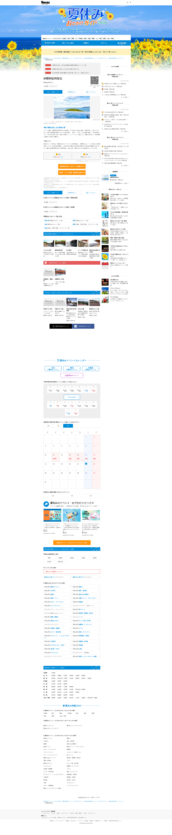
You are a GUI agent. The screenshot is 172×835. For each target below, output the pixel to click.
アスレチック (70, 783)
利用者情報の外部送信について (115, 820)
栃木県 (83, 678)
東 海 (45, 686)
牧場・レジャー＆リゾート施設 (52, 788)
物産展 (69, 749)
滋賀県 (60, 558)
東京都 (53, 678)
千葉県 (65, 678)
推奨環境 (67, 820)
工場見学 (45, 777)
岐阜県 (59, 686)
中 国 (45, 692)
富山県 (59, 684)
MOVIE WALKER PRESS (72, 817)
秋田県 (71, 675)
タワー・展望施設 (48, 785)
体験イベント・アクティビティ (75, 746)
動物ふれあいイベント (49, 758)
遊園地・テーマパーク (73, 766)
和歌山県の (51, 587)
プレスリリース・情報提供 (83, 820)
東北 (69, 38)
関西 (93, 38)
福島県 (83, 675)
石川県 (53, 684)
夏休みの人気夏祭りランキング (54, 571)
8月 (91, 496)
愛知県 (53, 686)
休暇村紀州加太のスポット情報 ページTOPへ (89, 797)
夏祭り (87, 43)
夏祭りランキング (48, 725)
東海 (85, 38)
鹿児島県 (90, 698)
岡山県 (59, 692)
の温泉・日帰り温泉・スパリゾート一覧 (85, 224)
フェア (69, 760)
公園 (44, 783)
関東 (73, 38)
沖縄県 (95, 698)
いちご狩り (53, 813)
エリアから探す (69, 43)
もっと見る (124, 97)
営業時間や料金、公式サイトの (72, 166)
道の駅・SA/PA (71, 780)
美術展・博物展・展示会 (74, 758)
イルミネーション (91, 813)
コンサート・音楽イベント (74, 752)
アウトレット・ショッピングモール (53, 774)
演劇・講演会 (47, 760)
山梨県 (53, 681)
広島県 (53, 692)
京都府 (72, 558)
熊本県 (71, 698)
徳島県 (65, 695)
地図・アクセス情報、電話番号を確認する (72, 172)
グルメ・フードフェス (49, 749)
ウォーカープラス (45, 813)
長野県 (59, 681)
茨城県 (89, 678)
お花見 (58, 813)
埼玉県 (71, 678)
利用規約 (52, 820)
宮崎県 (83, 698)
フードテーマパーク (72, 785)
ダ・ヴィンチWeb (52, 817)
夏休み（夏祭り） (79, 813)
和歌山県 (47, 82)
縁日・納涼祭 (70, 741)
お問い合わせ (73, 820)
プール (105, 43)
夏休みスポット (47, 763)
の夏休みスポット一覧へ (53, 220)
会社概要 (105, 820)
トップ (52, 92)
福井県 (65, 684)
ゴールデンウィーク (65, 813)
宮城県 (53, 675)
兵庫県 (94, 558)
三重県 (65, 686)
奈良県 (49, 561)
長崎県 (65, 698)
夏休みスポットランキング (50, 728)
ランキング (53, 577)
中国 (100, 38)
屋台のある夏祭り (72, 744)
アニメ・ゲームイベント (50, 755)
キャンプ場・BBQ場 (72, 763)
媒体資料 (91, 820)
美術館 (45, 780)
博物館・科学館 (71, 777)
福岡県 (53, 698)
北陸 (89, 38)
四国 (104, 38)
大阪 (97, 38)
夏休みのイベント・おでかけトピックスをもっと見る (72, 542)
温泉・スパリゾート (51, 86)
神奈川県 (60, 678)
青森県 (59, 675)
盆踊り (45, 744)
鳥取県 (71, 692)
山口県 (65, 692)
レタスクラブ (44, 817)
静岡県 (71, 686)
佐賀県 (59, 698)
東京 (76, 38)
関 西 (45, 689)
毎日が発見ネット (82, 817)
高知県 (71, 695)
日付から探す (51, 43)
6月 (53, 496)
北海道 (64, 38)
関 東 (45, 678)
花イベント (70, 755)
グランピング (47, 766)
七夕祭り (45, 741)
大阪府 (83, 558)
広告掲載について (98, 820)
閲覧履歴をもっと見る (121, 183)
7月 (72, 496)
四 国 (45, 695)
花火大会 (72, 813)
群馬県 (77, 678)
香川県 (53, 695)
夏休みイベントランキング (74, 725)
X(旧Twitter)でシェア (62, 326)
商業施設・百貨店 (72, 774)
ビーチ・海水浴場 (48, 771)
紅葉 (85, 813)
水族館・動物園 (47, 769)
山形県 (77, 675)
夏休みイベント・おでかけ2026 (52, 38)
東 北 (45, 675)
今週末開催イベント (122, 43)
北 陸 (45, 684)
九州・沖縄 (110, 38)
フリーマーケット (48, 752)
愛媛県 (59, 695)
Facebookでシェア (85, 326)
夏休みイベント (47, 738)
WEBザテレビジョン (62, 817)
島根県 (77, 692)
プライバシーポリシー (59, 820)
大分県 (77, 698)
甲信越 (80, 38)
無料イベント (47, 746)
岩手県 (65, 675)
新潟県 (65, 681)
